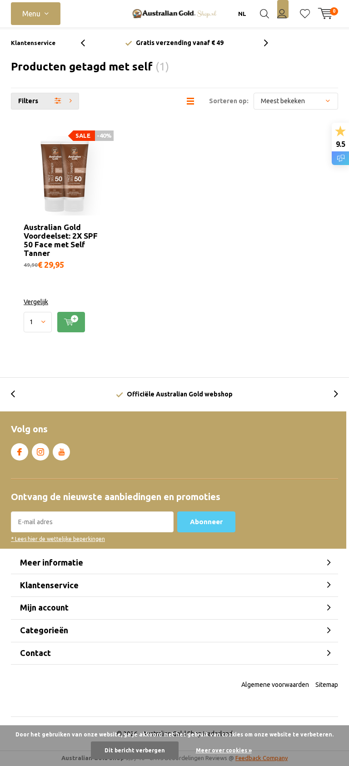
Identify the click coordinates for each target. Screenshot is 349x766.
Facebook (19, 452)
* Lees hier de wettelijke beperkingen (58, 539)
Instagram (40, 452)
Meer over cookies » (224, 750)
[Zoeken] (264, 13)
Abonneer (206, 522)
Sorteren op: (229, 101)
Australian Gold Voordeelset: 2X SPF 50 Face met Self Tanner (61, 240)
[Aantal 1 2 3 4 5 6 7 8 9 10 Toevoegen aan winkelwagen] (63, 322)
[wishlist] (305, 13)
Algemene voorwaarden (275, 684)
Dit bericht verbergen (135, 750)
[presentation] (88, 43)
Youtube (61, 452)
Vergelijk (36, 301)
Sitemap (326, 684)
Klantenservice (33, 43)
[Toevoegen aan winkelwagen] (71, 322)
